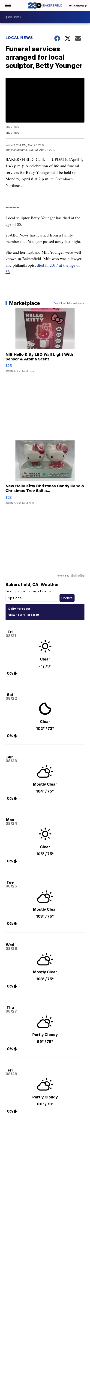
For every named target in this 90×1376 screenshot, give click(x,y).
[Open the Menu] (7, 5)
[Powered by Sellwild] (77, 575)
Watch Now (77, 5)
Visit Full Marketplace (69, 303)
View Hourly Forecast (23, 614)
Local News (19, 37)
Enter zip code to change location (28, 591)
